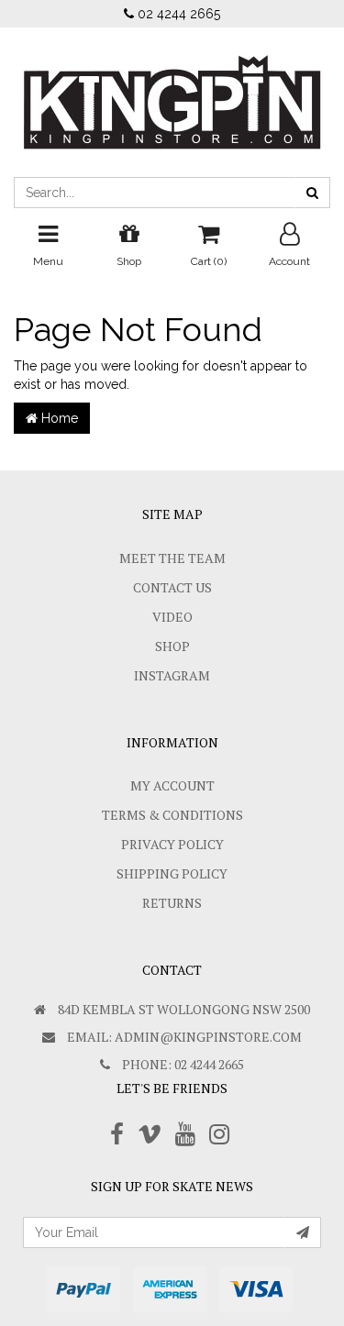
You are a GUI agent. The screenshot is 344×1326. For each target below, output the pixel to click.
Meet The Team (172, 558)
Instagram (172, 675)
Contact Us (172, 587)
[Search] (312, 192)
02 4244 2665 (177, 13)
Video (172, 616)
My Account (172, 785)
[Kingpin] (172, 87)
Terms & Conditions (172, 814)
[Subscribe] (302, 1232)
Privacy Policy (172, 844)
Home (58, 418)
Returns (172, 903)
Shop (172, 646)
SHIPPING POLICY (172, 873)
